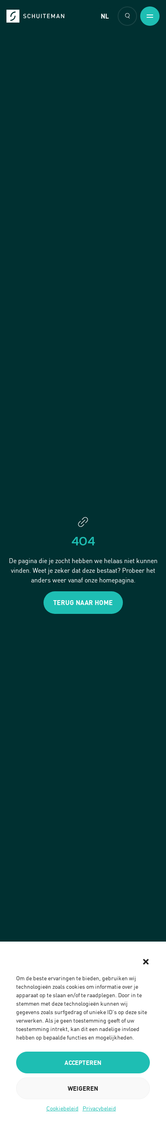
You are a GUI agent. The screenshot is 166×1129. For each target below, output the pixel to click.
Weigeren (83, 1088)
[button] (146, 962)
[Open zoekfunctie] (127, 16)
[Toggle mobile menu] (150, 16)
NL (105, 16)
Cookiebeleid (62, 1108)
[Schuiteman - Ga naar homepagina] (35, 16)
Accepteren (83, 1062)
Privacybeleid (99, 1108)
